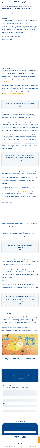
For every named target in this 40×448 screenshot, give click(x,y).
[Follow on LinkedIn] (22, 444)
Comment (5, 389)
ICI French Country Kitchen (11, 364)
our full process (26, 329)
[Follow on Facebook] (18, 444)
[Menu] (2, 2)
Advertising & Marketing (8, 6)
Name (4, 398)
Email (4, 403)
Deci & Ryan (6, 81)
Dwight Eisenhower (34, 15)
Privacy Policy (23, 446)
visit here (23, 358)
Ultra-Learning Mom (27, 261)
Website (4, 409)
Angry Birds (23, 27)
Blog (2, 6)
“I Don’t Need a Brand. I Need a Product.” (29, 364)
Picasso (15, 272)
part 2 (5, 313)
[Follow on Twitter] (20, 444)
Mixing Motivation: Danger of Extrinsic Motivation (13, 93)
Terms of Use (28, 446)
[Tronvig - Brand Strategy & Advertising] (20, 2)
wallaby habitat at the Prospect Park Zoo (19, 191)
